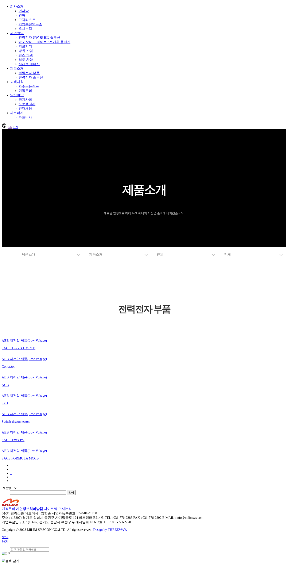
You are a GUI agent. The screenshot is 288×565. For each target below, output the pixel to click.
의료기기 (25, 46)
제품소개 (17, 68)
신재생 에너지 (29, 64)
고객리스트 (27, 20)
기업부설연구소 (30, 24)
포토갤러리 (27, 104)
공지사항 (25, 99)
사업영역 (17, 33)
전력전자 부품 (29, 73)
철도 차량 (26, 59)
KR (10, 127)
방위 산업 (26, 51)
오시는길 (25, 28)
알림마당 (17, 95)
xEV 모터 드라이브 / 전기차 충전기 (44, 42)
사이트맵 (50, 509)
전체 (160, 254)
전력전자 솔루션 (31, 77)
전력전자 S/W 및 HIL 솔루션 (39, 37)
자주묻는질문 (29, 86)
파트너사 (17, 113)
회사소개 (17, 6)
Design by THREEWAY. (110, 529)
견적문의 (25, 90)
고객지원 (17, 82)
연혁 (22, 15)
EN (15, 127)
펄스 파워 (26, 55)
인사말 (24, 11)
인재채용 (25, 108)
